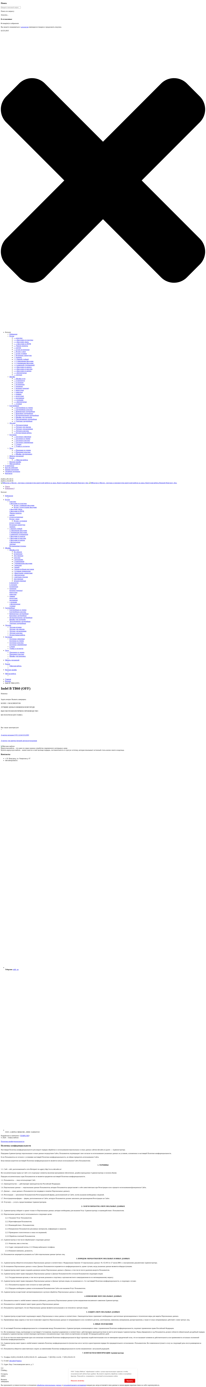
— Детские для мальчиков (23, 429)
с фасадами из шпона (17, 540)
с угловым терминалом (22, 571)
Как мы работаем (11, 467)
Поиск (7, 486)
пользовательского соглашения (74, 1385)
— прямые (17, 394)
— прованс (18, 357)
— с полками (18, 400)
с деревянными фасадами (23, 563)
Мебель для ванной (16, 456)
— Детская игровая (21, 425)
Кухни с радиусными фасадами (25, 507)
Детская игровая (15, 627)
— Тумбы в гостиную (22, 446)
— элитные (18, 375)
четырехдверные (20, 581)
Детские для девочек (17, 629)
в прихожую (13, 583)
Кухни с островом (20, 521)
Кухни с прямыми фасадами (24, 505)
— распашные (19, 398)
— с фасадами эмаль (21, 342)
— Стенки (17, 444)
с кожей (16, 567)
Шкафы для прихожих (17, 656)
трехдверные (18, 579)
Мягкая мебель (14, 464)
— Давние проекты (21, 346)
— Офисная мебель (21, 460)
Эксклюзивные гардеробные (19, 621)
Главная (8, 679)
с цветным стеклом (21, 577)
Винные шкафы (15, 462)
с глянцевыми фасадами (18, 530)
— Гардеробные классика (23, 409)
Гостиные (13, 435)
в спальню (13, 585)
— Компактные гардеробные (24, 411)
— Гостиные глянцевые (22, 437)
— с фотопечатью (20, 373)
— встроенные (19, 384)
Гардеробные (14, 406)
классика (12, 501)
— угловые (18, 404)
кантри (12, 515)
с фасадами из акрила (17, 536)
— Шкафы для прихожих (23, 454)
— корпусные (19, 390)
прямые (12, 596)
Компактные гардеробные (19, 614)
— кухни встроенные (22, 350)
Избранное (13, 334)
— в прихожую (19, 380)
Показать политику (77, 1381)
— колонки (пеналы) (21, 388)
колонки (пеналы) (16, 590)
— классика (18, 338)
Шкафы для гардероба (17, 619)
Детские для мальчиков (17, 631)
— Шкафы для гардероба (23, 417)
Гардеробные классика (17, 612)
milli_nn (16, 969)
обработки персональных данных (49, 1385)
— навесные (18, 392)
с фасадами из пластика (18, 503)
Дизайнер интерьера (12, 471)
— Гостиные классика (22, 440)
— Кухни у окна (20, 351)
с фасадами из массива (17, 538)
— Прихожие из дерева (22, 450)
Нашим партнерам (12, 469)
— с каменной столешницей (24, 365)
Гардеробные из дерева (17, 610)
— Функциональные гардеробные (26, 415)
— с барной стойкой (21, 359)
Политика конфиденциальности (12, 1141)
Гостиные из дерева (16, 641)
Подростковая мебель (17, 635)
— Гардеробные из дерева (23, 408)
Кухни (11, 336)
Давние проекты (15, 513)
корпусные (13, 592)
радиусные (13, 598)
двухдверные (18, 556)
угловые (12, 606)
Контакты (8, 473)
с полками (13, 602)
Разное (11, 458)
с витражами (18, 559)
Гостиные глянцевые (17, 639)
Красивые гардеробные (18, 616)
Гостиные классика (16, 643)
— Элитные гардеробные (23, 421)
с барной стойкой (15, 529)
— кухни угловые (20, 353)
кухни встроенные (16, 517)
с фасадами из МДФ (16, 511)
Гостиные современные (18, 645)
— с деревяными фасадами (23, 363)
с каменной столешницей (18, 534)
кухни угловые (14, 523)
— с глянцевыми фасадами (23, 361)
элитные (12, 544)
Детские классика (15, 633)
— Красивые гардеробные (23, 413)
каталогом (24, 27)
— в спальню (18, 382)
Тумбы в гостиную (16, 648)
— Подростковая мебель (23, 433)
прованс (12, 527)
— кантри (17, 348)
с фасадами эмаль (15, 509)
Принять (130, 1381)
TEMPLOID (24, 1136)
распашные (13, 600)
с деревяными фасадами (18, 532)
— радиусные (19, 396)
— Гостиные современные (23, 442)
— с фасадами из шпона (22, 371)
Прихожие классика (16, 654)
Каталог (8, 681)
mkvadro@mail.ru (15, 1361)
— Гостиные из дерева (22, 438)
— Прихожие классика (22, 452)
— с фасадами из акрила (23, 367)
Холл (11, 448)
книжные (12, 588)
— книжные (18, 386)
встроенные (18, 554)
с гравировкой (19, 561)
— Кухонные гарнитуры (23, 355)
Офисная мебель (15, 666)
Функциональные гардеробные (20, 617)
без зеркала (18, 552)
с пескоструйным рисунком (24, 569)
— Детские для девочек (22, 427)
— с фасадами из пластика (23, 340)
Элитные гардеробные (17, 623)
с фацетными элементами (23, 573)
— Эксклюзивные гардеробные (25, 419)
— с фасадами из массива (23, 369)
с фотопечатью (14, 542)
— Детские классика (21, 431)
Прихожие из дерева (16, 652)
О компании (9, 466)
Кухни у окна (14, 519)
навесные (12, 594)
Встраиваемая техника (17, 546)
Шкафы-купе (14, 550)
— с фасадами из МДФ (22, 344)
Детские (12, 423)
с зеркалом (18, 565)
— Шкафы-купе (19, 379)
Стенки (12, 646)
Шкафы (12, 377)
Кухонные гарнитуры (17, 525)
